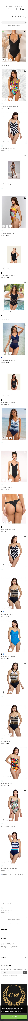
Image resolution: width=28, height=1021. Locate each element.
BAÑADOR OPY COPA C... (6, 783)
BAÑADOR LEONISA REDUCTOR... (8, 275)
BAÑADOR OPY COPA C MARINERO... (9, 868)
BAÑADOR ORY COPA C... (6, 191)
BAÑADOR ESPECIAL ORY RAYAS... (8, 699)
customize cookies (6, 1012)
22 (17, 923)
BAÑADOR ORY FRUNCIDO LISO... (8, 656)
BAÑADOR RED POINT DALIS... (7, 487)
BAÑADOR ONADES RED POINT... (8, 445)
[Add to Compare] (10, 59)
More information (19, 1011)
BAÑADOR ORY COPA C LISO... (7, 614)
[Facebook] (14, 980)
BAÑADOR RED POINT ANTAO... (8, 64)
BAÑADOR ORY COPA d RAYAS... (8, 148)
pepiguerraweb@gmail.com (10, 947)
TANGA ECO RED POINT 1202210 (8, 529)
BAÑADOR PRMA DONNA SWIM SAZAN (9, 106)
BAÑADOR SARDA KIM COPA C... (8, 233)
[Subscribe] (25, 972)
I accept (14, 1016)
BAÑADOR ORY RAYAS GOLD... (7, 741)
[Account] (15, 16)
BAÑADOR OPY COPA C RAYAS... (8, 826)
